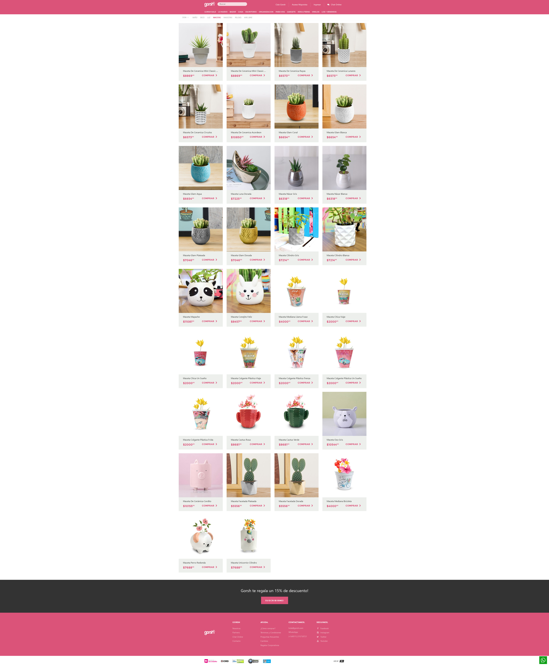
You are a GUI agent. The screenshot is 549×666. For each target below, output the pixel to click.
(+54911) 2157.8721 (298, 636)
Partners (236, 632)
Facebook (324, 628)
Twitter (323, 636)
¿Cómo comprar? (267, 628)
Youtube (324, 641)
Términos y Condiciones (270, 632)
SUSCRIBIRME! (274, 600)
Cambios (264, 641)
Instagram (324, 632)
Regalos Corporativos (269, 645)
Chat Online (237, 636)
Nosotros (236, 628)
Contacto (236, 641)
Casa (184, 17)
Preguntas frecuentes (269, 636)
